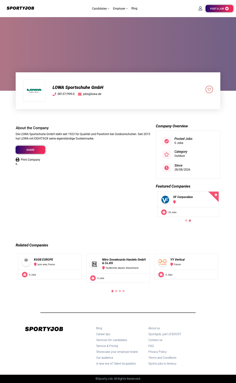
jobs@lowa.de (92, 94)
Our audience (104, 357)
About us (154, 328)
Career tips (103, 334)
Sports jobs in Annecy (162, 363)
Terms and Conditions (162, 357)
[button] (100, 8)
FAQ (151, 346)
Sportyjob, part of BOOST (164, 334)
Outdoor (179, 156)
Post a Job (217, 8)
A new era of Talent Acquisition (116, 363)
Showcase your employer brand (117, 352)
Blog (99, 328)
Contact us (155, 340)
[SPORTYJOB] (18, 8)
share (30, 149)
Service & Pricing (107, 346)
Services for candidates (111, 340)
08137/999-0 (66, 94)
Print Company (30, 159)
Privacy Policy (157, 352)
